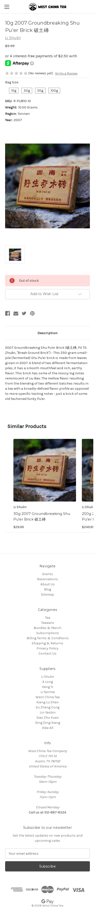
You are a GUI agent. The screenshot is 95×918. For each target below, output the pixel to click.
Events (47, 574)
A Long (47, 682)
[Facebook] (7, 313)
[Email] (15, 313)
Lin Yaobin (48, 712)
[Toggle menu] (6, 6)
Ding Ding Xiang (47, 723)
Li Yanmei (47, 692)
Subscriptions (47, 633)
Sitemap (47, 594)
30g (27, 90)
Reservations (47, 579)
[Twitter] (24, 313)
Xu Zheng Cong (47, 707)
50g (40, 90)
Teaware (47, 623)
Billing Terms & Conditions (48, 638)
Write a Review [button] (66, 73)
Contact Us (47, 653)
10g (13, 90)
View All (47, 728)
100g (54, 90)
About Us (47, 584)
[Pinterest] (32, 313)
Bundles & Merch (47, 628)
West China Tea (48, 697)
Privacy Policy (47, 648)
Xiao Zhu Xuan (47, 717)
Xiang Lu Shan (47, 702)
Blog (47, 589)
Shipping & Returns (47, 643)
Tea (47, 618)
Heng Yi (47, 687)
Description (47, 333)
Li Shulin (47, 677)
